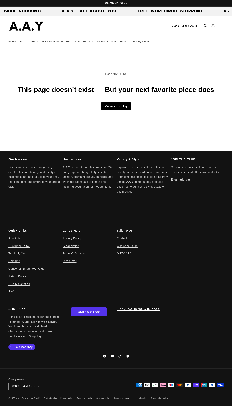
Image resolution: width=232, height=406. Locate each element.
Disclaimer (70, 261)
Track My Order (18, 253)
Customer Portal (19, 245)
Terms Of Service (74, 253)
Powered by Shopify (31, 398)
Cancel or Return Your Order (27, 268)
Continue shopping (116, 106)
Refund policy (50, 398)
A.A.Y (19, 398)
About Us (14, 238)
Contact (122, 238)
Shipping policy (103, 398)
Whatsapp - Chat (127, 245)
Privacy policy (67, 398)
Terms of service (85, 398)
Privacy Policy (72, 238)
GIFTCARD (124, 253)
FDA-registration (19, 283)
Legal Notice (71, 245)
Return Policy (17, 276)
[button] (28, 41)
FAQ (11, 291)
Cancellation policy (159, 398)
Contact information (123, 398)
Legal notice (141, 398)
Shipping (14, 261)
